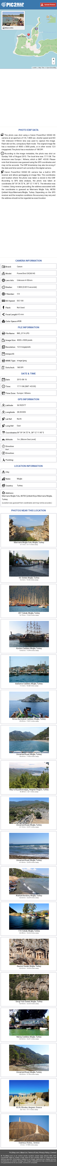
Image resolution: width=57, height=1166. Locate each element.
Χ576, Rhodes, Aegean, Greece (29, 1107)
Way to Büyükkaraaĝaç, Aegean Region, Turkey (29, 790)
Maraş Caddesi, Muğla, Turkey (29, 1037)
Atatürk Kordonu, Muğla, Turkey (29, 896)
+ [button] (53, 59)
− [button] (53, 62)
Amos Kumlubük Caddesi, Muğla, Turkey (29, 719)
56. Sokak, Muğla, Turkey (29, 578)
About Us (23, 1153)
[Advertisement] (28, 98)
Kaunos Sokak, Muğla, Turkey (29, 966)
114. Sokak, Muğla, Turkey (29, 931)
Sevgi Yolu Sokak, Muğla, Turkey (29, 1001)
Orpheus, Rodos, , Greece (29, 1143)
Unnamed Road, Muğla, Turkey (29, 754)
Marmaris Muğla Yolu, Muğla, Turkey (29, 542)
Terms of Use (33, 1153)
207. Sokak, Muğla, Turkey (29, 613)
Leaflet (34, 68)
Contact (53, 1153)
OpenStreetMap (51, 68)
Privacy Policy (44, 1153)
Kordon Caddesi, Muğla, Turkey (29, 648)
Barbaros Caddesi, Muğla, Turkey (29, 684)
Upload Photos (49, 5)
